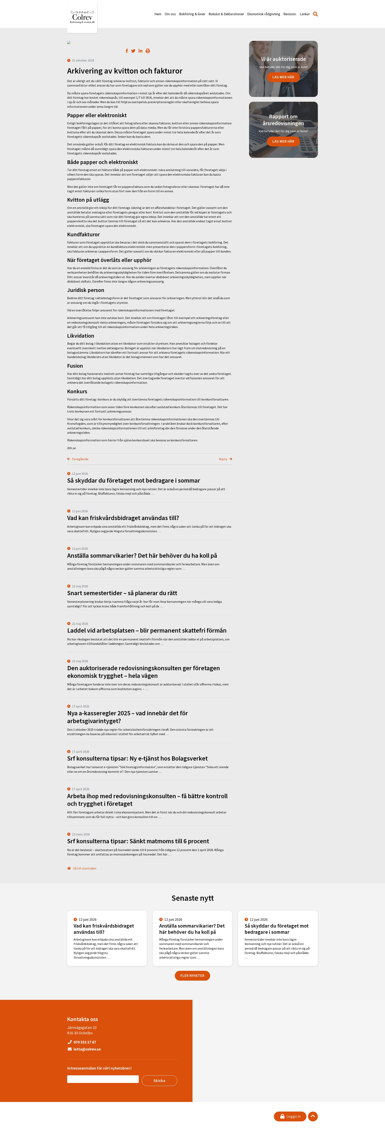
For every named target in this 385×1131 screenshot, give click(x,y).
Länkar (305, 14)
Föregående (80, 459)
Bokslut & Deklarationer (226, 14)
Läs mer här (283, 77)
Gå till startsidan (84, 868)
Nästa (223, 459)
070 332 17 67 (84, 1042)
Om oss (170, 14)
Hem (157, 14)
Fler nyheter (192, 975)
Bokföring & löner (192, 14)
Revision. (290, 14)
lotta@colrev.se (87, 1049)
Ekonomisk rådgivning (263, 14)
